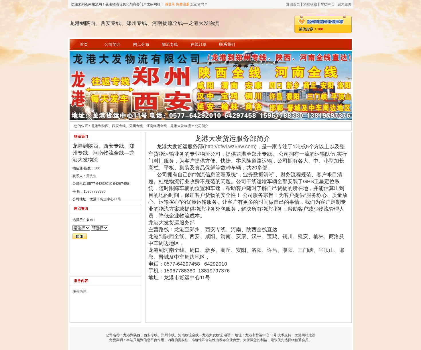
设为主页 (344, 4)
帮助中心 (327, 4)
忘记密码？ (199, 4)
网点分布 (141, 44)
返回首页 (293, 4)
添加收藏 (310, 4)
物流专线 (170, 44)
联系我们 (227, 44)
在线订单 (198, 44)
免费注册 (183, 4)
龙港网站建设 (305, 335)
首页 (84, 44)
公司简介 (113, 44)
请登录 (170, 4)
